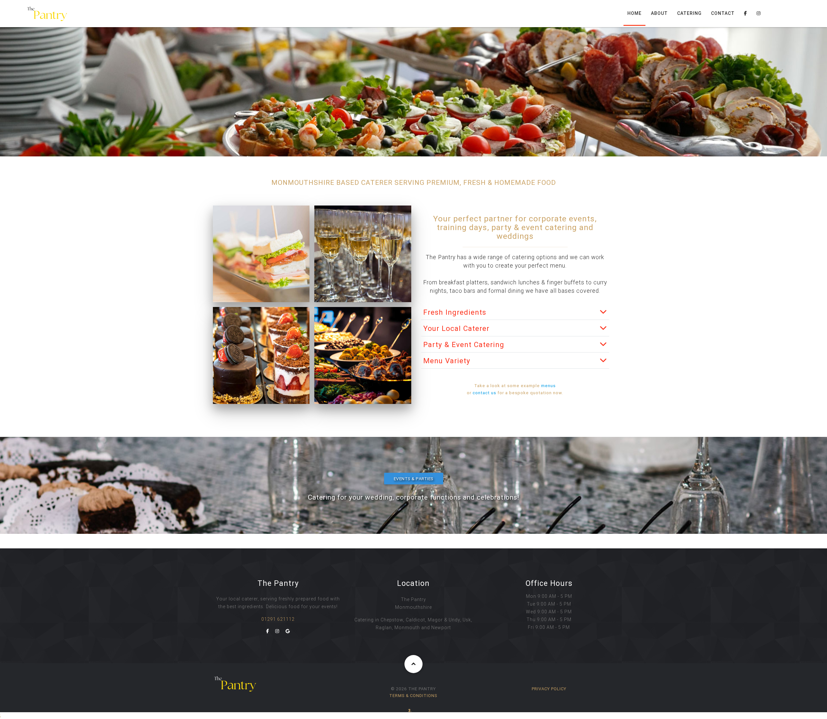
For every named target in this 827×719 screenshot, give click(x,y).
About (659, 13)
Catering (689, 13)
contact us (484, 393)
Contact (723, 13)
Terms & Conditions (413, 695)
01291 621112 (278, 619)
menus (548, 385)
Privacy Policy (549, 689)
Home (634, 13)
